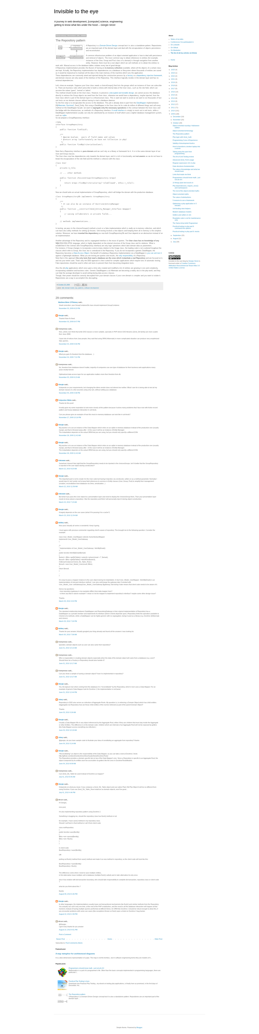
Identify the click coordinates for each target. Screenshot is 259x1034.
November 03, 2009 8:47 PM (69, 322)
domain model (69, 288)
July (174, 242)
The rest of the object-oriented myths (186, 191)
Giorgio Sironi (193, 261)
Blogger (139, 1027)
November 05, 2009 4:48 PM (69, 393)
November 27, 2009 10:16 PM (70, 417)
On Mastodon (175, 50)
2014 (173, 98)
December (177, 117)
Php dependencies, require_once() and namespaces (185, 187)
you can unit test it (154, 253)
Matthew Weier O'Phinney (68, 302)
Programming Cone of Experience (185, 140)
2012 (173, 104)
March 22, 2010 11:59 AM (68, 486)
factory (130, 75)
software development (91, 288)
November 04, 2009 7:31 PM (69, 357)
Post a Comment (65, 934)
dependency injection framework (149, 75)
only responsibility (126, 256)
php (66, 268)
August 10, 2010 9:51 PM (68, 930)
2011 (173, 108)
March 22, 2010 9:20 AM (68, 469)
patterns (81, 288)
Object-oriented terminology (183, 131)
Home (110, 939)
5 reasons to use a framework (183, 200)
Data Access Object (81, 253)
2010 (173, 111)
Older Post (158, 939)
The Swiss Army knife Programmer (185, 223)
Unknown (61, 460)
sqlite (64, 115)
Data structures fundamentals (183, 166)
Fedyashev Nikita (65, 400)
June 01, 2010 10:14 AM (68, 648)
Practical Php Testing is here (79, 981)
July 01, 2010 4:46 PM (67, 792)
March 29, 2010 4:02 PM (68, 601)
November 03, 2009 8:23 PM (69, 308)
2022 (173, 76)
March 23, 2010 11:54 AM (68, 515)
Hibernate (61, 105)
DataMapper (141, 103)
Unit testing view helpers (182, 209)
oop (76, 288)
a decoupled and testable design (121, 93)
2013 (173, 101)
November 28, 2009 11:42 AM (70, 435)
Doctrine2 (70, 105)
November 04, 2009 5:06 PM (69, 344)
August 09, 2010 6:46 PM (68, 894)
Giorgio (61, 315)
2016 (173, 92)
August (175, 238)
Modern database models (182, 212)
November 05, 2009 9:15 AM (69, 377)
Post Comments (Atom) (74, 943)
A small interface (118, 110)
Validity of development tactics (184, 143)
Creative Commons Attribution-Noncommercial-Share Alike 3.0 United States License (184, 265)
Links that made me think (182, 174)
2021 (173, 79)
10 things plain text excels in (183, 183)
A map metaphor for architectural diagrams (75, 954)
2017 (173, 89)
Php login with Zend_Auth (182, 137)
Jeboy (60, 700)
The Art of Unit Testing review (183, 157)
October (176, 123)
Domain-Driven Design (108, 45)
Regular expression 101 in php (184, 163)
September (177, 235)
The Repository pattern (77, 994)
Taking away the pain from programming (182, 153)
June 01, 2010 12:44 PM (68, 692)
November (177, 120)
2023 (173, 73)
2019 (173, 82)
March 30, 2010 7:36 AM (68, 635)
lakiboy (61, 523)
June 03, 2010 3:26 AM (67, 712)
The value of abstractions (182, 197)
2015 (173, 95)
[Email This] (75, 284)
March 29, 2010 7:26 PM (68, 621)
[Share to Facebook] (83, 284)
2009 (173, 114)
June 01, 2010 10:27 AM (68, 677)
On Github (174, 48)
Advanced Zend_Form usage (183, 160)
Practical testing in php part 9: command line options (183, 227)
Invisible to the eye (76, 11)
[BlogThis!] (78, 284)
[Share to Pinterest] (86, 284)
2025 (173, 70)
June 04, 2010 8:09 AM (67, 764)
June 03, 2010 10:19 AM (68, 730)
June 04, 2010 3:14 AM (67, 743)
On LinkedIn (175, 45)
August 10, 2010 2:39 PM (68, 914)
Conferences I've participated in (182, 42)
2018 (173, 85)
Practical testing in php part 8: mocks (186, 231)
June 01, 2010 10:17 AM (68, 663)
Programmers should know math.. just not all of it (86, 968)
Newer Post (60, 939)
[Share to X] (80, 284)
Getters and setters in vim (182, 215)
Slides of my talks (177, 39)
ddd (63, 288)
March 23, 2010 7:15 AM (68, 502)
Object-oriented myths (181, 194)
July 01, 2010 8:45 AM (67, 777)
